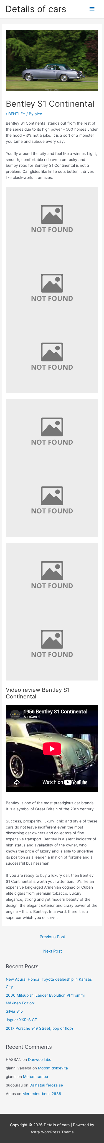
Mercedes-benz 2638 (41, 1093)
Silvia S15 (14, 1011)
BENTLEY (16, 114)
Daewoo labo (39, 1059)
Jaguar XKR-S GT (21, 1020)
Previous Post (52, 936)
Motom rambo (35, 1076)
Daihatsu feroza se (46, 1085)
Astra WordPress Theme (52, 1132)
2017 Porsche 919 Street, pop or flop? (39, 1028)
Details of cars (36, 9)
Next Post (52, 951)
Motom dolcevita (53, 1068)
